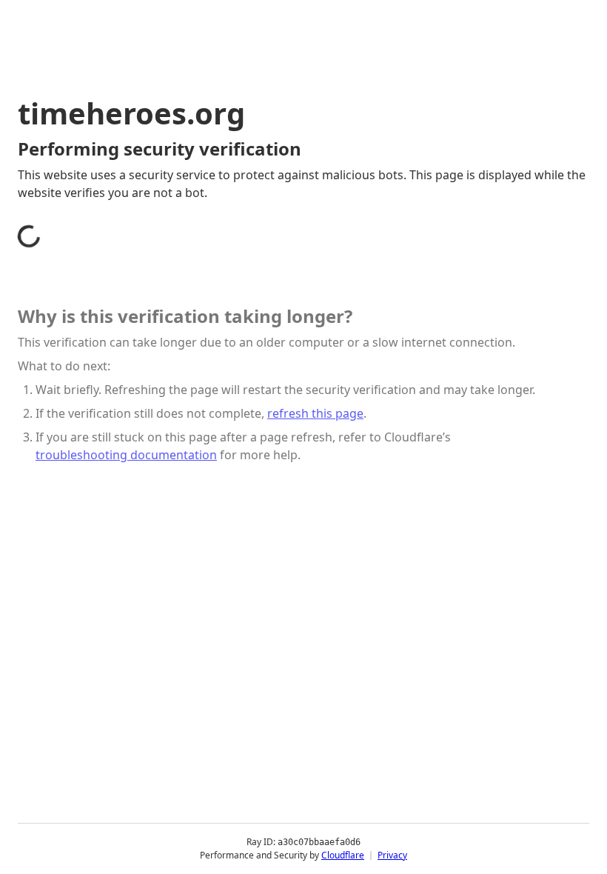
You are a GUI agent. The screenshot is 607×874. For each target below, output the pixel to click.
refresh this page (315, 413)
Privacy (392, 855)
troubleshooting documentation (126, 455)
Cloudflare (342, 855)
